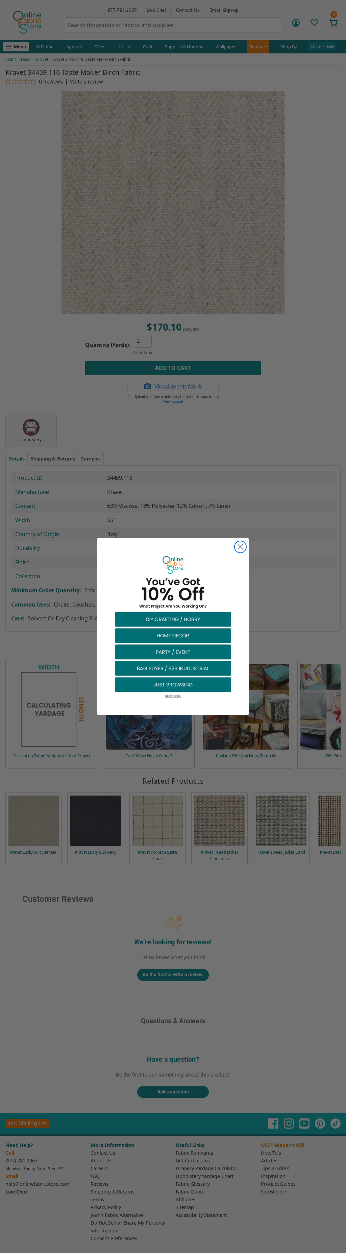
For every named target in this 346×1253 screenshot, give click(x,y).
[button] (173, 619)
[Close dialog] (240, 547)
